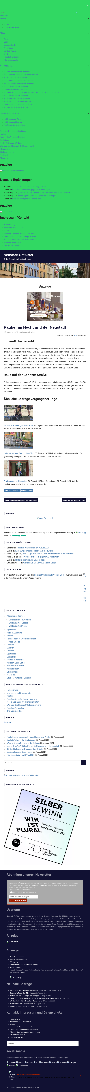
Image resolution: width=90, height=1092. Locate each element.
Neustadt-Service (7, 66)
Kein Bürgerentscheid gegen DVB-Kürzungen (31, 190)
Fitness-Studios (13, 642)
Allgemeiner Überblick (16, 616)
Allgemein (4, 158)
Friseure (10, 645)
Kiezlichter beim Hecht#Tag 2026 (20, 755)
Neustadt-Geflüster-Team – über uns (19, 234)
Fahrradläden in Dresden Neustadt (18, 81)
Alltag (2, 33)
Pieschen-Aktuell (19, 972)
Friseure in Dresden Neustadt (16, 87)
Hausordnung (9, 225)
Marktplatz (4, 155)
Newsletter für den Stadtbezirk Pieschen (24, 965)
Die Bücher (4, 140)
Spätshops (11, 654)
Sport (6, 42)
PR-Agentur (14, 962)
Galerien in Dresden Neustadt (16, 90)
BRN (6, 54)
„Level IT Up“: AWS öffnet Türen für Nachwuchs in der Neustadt (44, 193)
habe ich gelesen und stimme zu (24, 892)
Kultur (6, 39)
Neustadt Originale (11, 57)
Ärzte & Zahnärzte (14, 633)
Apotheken (11, 630)
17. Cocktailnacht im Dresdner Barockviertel (25, 749)
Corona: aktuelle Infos (73, 500)
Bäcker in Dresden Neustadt (15, 78)
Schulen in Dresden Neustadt (16, 96)
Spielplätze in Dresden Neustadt (17, 102)
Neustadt (16, 490)
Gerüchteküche (10, 45)
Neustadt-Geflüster (18, 255)
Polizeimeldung (27, 490)
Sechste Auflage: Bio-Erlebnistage (21, 740)
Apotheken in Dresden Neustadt (17, 72)
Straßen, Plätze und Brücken (16, 108)
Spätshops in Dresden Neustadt (17, 99)
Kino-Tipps (8, 48)
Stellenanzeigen (7, 152)
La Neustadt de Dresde (13, 119)
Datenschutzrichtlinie (39, 885)
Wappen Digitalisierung (18, 959)
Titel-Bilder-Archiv (11, 60)
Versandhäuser (15, 967)
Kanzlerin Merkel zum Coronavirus (21, 500)
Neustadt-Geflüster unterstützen (13, 131)
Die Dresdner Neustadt (9, 113)
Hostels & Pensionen (15, 660)
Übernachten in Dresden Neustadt (18, 105)
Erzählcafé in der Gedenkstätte (19, 752)
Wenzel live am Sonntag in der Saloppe (39, 563)
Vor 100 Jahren (10, 51)
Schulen (10, 651)
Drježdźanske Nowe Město (15, 125)
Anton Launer (22, 332)
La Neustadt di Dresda (13, 122)
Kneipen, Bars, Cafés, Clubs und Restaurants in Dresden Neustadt (31, 93)
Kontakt (3, 134)
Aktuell (3, 18)
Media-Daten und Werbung (11, 143)
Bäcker (10, 636)
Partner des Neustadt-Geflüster (13, 137)
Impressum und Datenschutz (15, 228)
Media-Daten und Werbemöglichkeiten (20, 237)
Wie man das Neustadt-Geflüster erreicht (17, 146)
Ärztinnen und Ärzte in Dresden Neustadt (21, 75)
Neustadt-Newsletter (12, 243)
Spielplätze (11, 657)
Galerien (10, 648)
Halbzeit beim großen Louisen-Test (26, 199)
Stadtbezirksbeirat (11, 27)
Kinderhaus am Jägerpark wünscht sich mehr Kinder (28, 737)
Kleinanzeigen (6, 149)
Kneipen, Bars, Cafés (16, 663)
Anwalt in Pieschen (17, 957)
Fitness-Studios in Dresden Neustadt (19, 84)
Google (75, 335)
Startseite (4, 16)
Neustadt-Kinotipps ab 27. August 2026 (30, 187)
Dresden (8, 490)
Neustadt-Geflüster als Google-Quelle (49, 575)
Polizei (6, 24)
